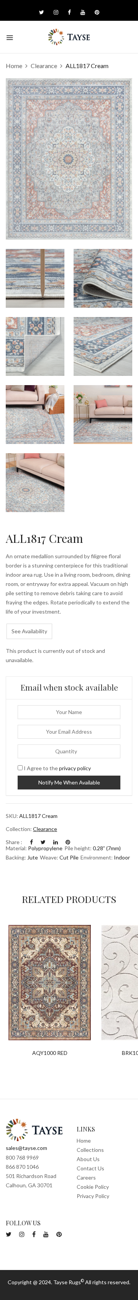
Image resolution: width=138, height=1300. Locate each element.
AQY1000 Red (49, 1053)
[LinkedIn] (55, 842)
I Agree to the (57, 768)
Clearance (44, 65)
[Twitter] (43, 842)
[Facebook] (31, 842)
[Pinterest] (68, 842)
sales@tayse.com (26, 1148)
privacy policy (75, 768)
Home (14, 65)
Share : (14, 842)
